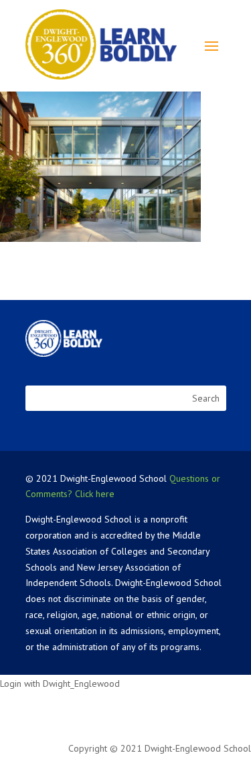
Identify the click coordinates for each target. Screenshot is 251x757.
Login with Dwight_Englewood (60, 683)
